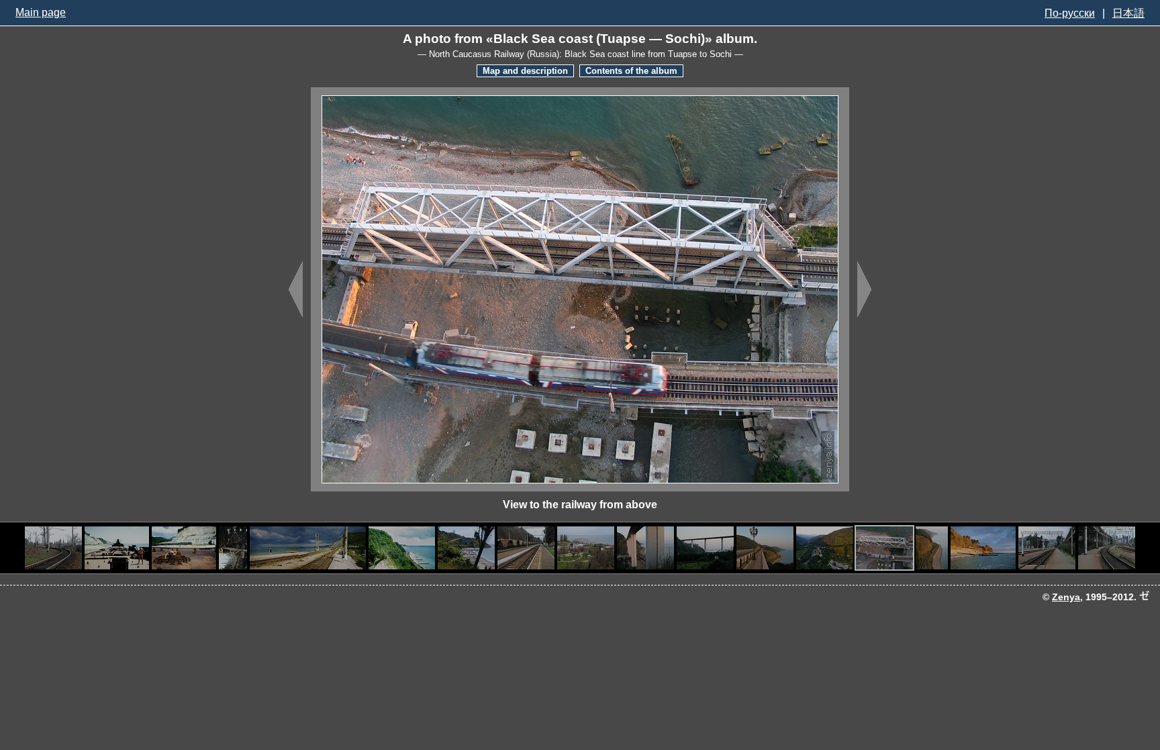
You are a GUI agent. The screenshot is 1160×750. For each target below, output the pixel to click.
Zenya (1066, 597)
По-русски (1070, 13)
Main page (40, 12)
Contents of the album (631, 71)
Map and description (525, 71)
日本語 (1128, 13)
